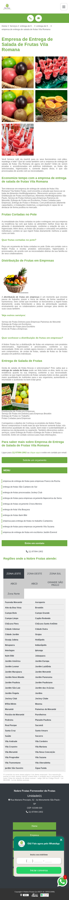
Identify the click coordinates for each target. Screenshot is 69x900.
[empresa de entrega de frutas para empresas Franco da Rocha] (18, 140)
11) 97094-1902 (19, 452)
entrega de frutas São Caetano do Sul (20, 487)
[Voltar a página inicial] (7, 6)
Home (34, 826)
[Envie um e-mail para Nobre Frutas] (38, 18)
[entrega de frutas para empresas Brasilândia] (51, 72)
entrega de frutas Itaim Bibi (15, 515)
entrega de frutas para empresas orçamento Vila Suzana (28, 526)
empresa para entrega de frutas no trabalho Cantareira (28, 521)
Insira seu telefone (39, 855)
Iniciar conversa (39, 870)
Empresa (34, 835)
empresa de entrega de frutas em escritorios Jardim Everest (30, 532)
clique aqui (35, 452)
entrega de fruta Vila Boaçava (16, 509)
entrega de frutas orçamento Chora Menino (22, 504)
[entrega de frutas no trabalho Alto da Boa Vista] (18, 72)
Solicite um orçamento (34, 460)
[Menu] (63, 7)
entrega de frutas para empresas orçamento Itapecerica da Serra (32, 498)
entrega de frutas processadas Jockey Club (22, 492)
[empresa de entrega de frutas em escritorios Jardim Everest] (51, 106)
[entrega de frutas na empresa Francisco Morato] (18, 106)
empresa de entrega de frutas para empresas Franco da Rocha (31, 481)
